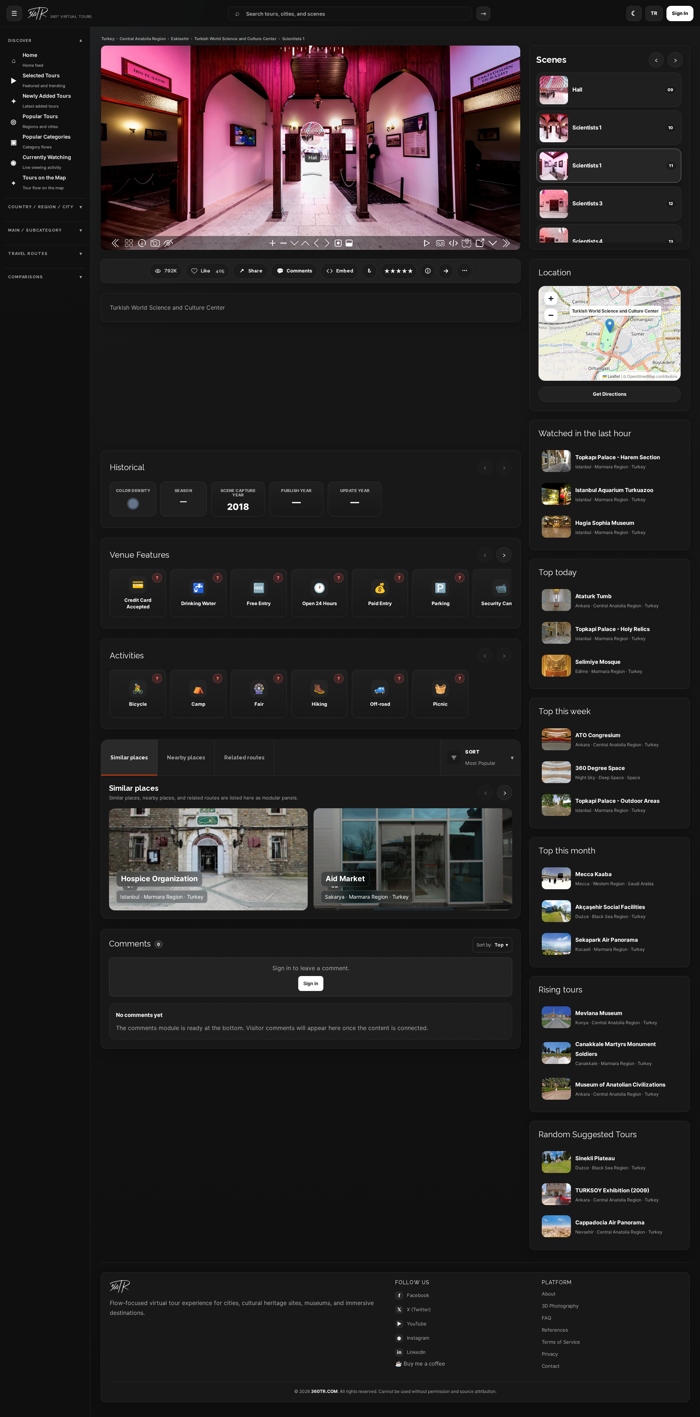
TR (654, 13)
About (549, 1294)
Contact (551, 1366)
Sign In (680, 13)
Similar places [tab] (129, 757)
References (555, 1330)
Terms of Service (561, 1342)
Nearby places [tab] (186, 757)
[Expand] (446, 271)
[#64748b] (133, 504)
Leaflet (613, 376)
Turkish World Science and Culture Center (235, 38)
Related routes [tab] (244, 757)
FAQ (546, 1318)
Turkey (107, 38)
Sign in (310, 983)
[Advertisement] (311, 385)
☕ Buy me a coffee (420, 1363)
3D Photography (560, 1306)
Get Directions (609, 394)
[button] (609, 325)
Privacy (550, 1354)
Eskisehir (180, 38)
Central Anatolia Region (143, 38)
